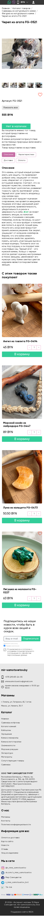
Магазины (5, 817)
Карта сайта (7, 842)
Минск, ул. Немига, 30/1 (12, 706)
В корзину (22, 354)
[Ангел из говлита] (22, 310)
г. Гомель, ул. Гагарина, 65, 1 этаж (16, 702)
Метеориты (6, 757)
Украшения (6, 734)
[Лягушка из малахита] (22, 558)
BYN (23, 2)
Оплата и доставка (10, 838)
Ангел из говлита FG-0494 (20, 341)
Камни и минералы (9, 738)
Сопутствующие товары (12, 761)
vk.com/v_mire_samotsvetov (19, 873)
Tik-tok (9, 887)
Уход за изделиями (9, 853)
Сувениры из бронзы (10, 723)
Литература (7, 753)
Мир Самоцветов (13, 877)
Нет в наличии (16, 126)
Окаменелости (8, 746)
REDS (31, 912)
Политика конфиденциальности (16, 825)
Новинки (5, 719)
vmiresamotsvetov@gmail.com (19, 682)
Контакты (5, 821)
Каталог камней (8, 727)
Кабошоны (6, 730)
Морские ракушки (9, 749)
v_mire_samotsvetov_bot (17, 882)
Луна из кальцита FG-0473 (20, 507)
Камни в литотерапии (11, 742)
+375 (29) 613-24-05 (13, 677)
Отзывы (4, 849)
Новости (5, 845)
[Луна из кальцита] (22, 476)
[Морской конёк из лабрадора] (22, 392)
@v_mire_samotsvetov (16, 868)
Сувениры (5, 765)
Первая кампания (12, 646)
